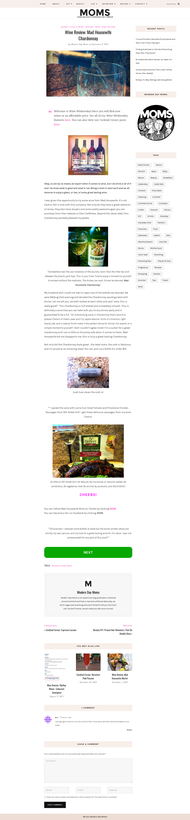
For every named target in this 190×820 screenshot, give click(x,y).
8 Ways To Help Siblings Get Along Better (154, 80)
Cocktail (156, 197)
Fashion (161, 222)
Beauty (80, 4)
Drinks (64, 27)
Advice (159, 165)
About (56, 4)
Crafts (141, 210)
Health (157, 235)
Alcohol (55, 566)
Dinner (167, 210)
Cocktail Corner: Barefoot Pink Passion (88, 676)
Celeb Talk (158, 184)
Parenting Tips (144, 261)
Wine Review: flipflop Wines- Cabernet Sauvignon (56, 689)
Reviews (89, 27)
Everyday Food (144, 222)
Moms (141, 248)
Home (43, 4)
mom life (163, 242)
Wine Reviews (108, 27)
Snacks (156, 274)
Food (155, 229)
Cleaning (142, 197)
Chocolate (156, 190)
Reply (129, 729)
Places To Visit (164, 261)
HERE (113, 508)
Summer (142, 280)
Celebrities (143, 184)
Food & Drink (77, 27)
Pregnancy (143, 267)
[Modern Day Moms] (95, 13)
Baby (165, 171)
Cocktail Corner (145, 203)
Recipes (124, 4)
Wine (97, 27)
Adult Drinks (143, 165)
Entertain (107, 4)
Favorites (142, 229)
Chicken (141, 190)
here (68, 120)
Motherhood (156, 248)
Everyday (164, 216)
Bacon (141, 178)
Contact (140, 4)
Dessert (154, 210)
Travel (165, 280)
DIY (68, 4)
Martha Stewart (145, 242)
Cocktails (163, 203)
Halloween (142, 235)
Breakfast (167, 178)
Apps (153, 171)
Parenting (158, 254)
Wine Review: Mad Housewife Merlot (120, 676)
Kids (168, 235)
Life (93, 4)
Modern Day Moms (79, 44)
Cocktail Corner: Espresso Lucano (61, 630)
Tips (154, 280)
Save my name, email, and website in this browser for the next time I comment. (82, 797)
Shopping (142, 274)
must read (142, 254)
